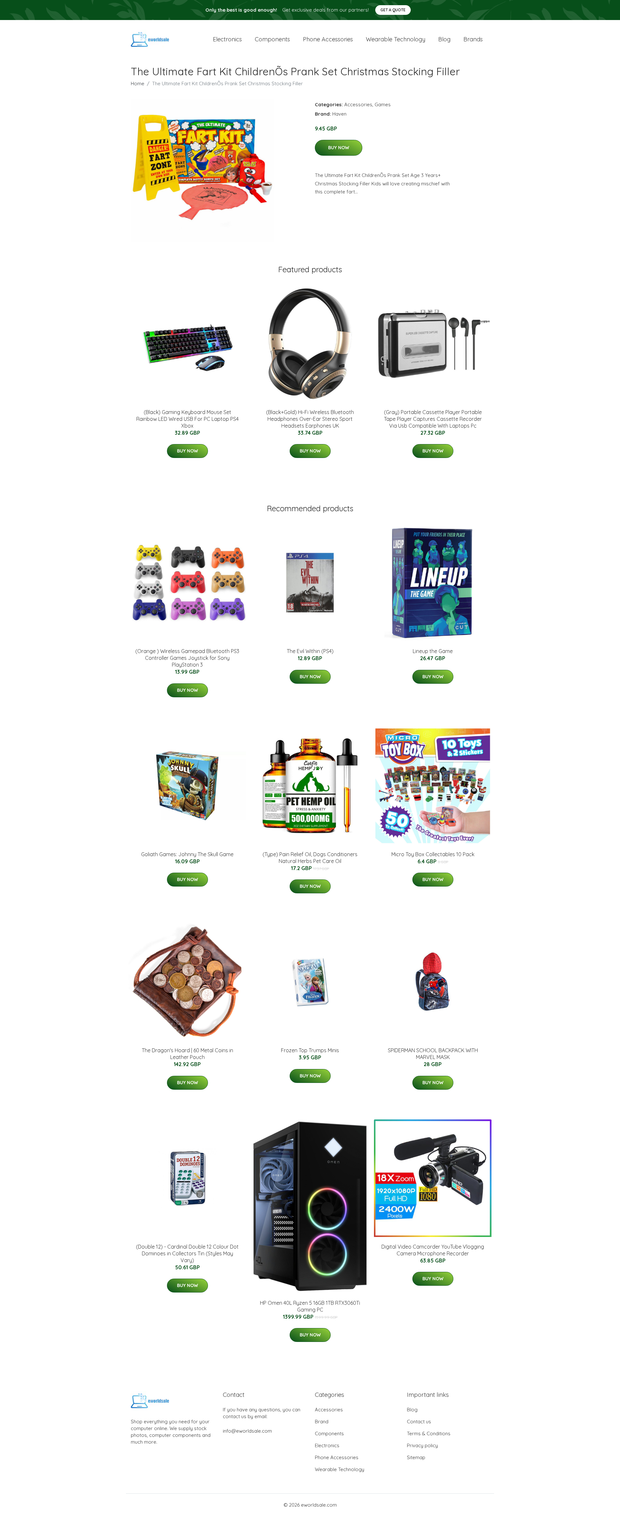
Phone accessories (328, 39)
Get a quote (393, 9)
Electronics (227, 39)
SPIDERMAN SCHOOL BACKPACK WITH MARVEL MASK (433, 1053)
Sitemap (416, 1457)
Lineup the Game (433, 651)
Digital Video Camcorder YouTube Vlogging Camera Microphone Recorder (432, 1250)
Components (272, 39)
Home (137, 83)
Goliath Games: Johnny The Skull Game (187, 854)
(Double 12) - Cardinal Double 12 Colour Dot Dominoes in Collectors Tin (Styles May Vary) (187, 1253)
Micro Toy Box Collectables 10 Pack (432, 854)
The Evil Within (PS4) (310, 651)
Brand (321, 1421)
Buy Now (338, 148)
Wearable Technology (339, 1469)
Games (383, 104)
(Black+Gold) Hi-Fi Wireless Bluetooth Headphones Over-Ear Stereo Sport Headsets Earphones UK (310, 419)
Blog (444, 39)
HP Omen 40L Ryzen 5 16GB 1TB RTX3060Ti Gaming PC (310, 1306)
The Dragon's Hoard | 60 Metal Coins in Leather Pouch (187, 1053)
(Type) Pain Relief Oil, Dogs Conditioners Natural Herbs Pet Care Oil (310, 857)
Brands (473, 39)
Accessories (358, 104)
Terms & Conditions (428, 1433)
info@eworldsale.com (247, 1431)
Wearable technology (395, 39)
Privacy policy (422, 1445)
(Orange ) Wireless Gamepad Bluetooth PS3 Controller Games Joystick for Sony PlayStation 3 (187, 658)
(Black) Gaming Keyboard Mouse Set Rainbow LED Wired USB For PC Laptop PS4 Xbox (187, 419)
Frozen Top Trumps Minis (310, 1050)
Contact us (419, 1421)
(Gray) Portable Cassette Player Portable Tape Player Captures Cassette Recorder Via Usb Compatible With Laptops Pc (433, 419)
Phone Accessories (336, 1457)
